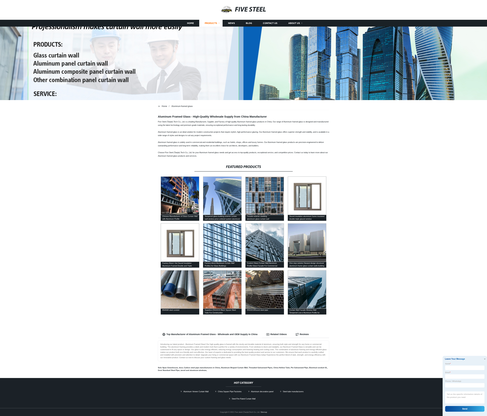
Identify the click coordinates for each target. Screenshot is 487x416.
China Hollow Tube (281, 368)
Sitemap (263, 412)
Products (211, 23)
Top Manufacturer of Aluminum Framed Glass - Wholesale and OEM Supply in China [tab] (211, 334)
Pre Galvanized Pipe (299, 368)
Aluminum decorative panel (262, 391)
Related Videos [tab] (278, 334)
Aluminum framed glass (182, 106)
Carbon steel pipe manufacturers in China (202, 368)
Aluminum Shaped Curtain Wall (234, 368)
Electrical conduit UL (318, 368)
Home (190, 23)
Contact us (270, 23)
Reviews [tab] (304, 334)
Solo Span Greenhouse (168, 368)
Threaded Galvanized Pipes (260, 368)
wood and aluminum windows (193, 370)
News (231, 23)
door (181, 368)
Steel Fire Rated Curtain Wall (243, 399)
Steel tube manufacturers (293, 391)
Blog (249, 23)
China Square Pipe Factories (230, 391)
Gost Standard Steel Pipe (169, 370)
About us (294, 23)
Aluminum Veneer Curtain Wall (195, 391)
